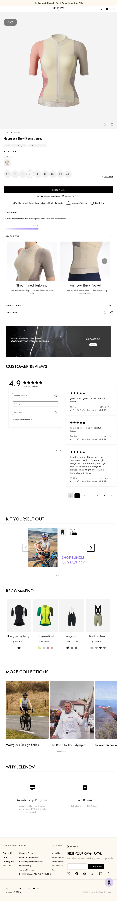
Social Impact (57, 861)
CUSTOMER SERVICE (10, 845)
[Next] (104, 261)
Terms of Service (26, 870)
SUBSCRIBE (96, 866)
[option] (58, 71)
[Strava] (108, 873)
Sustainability (58, 857)
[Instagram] (100, 873)
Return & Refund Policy (29, 857)
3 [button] (60, 575)
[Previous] (12, 261)
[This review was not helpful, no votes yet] (78, 410)
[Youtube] (84, 873)
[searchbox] (32, 395)
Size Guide (8, 865)
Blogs (54, 870)
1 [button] (56, 575)
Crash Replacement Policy (31, 861)
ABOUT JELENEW (58, 845)
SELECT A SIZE (58, 190)
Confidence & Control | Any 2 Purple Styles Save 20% (58, 3)
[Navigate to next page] (111, 495)
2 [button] (58, 575)
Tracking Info (8, 861)
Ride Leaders (57, 865)
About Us (56, 853)
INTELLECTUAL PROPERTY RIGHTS (35, 874)
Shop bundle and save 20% (73, 560)
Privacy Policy (25, 865)
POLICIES (22, 845)
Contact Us (7, 853)
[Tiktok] (92, 873)
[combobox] (35, 403)
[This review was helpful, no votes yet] (71, 410)
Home (6, 132)
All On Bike (15, 132)
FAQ (5, 857)
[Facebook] (76, 873)
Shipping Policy (26, 853)
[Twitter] (68, 873)
